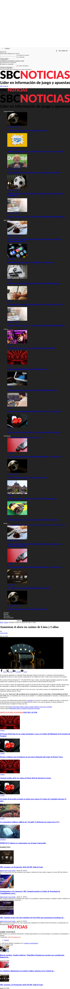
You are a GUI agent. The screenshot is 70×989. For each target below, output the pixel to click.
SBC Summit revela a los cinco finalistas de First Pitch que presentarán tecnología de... (32, 918)
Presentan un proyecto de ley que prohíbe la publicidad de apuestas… (33, 520)
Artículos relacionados (12, 712)
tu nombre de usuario (23, 55)
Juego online (7, 220)
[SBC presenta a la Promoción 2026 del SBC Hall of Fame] (17, 583)
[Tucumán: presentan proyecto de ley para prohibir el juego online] (17, 493)
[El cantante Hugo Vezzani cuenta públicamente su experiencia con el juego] (17, 299)
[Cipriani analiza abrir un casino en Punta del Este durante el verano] (10, 773)
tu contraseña (20, 57)
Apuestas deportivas (9, 111)
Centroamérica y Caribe (14, 235)
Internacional (11, 259)
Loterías (23, 437)
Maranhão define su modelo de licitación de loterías (25, 708)
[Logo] (13, 93)
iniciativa (30, 700)
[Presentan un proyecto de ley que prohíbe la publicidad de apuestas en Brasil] (17, 514)
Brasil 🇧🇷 (6, 614)
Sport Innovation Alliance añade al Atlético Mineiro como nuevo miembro (30, 707)
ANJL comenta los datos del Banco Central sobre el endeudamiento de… (34, 283)
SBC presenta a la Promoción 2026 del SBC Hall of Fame (28, 588)
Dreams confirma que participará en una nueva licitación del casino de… (34, 432)
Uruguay (63, 525)
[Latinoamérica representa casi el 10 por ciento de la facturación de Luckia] (17, 385)
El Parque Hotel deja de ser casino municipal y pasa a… (28, 369)
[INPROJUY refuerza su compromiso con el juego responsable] (10, 838)
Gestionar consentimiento (31, 943)
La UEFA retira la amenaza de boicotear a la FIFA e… (27, 130)
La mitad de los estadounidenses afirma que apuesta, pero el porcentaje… (34, 411)
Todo (8, 437)
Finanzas (18, 437)
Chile (34, 525)
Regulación (37, 437)
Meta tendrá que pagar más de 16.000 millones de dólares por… (31, 262)
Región (5, 523)
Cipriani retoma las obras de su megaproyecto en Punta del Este (31, 348)
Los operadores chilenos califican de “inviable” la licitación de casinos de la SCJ (29, 822)
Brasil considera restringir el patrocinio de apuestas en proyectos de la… (34, 172)
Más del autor (30, 712)
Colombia (39, 525)
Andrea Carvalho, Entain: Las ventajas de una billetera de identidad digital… (36, 217)
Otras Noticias (7, 436)
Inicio (1, 622)
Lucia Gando (4, 633)
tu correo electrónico (23, 66)
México (56, 525)
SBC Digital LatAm (8, 617)
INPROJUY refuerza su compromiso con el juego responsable (23, 843)
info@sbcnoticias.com (14, 937)
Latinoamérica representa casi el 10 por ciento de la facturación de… (32, 390)
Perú (59, 525)
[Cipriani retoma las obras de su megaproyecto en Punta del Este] (17, 343)
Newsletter (6, 612)
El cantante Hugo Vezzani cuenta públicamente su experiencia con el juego (35, 304)
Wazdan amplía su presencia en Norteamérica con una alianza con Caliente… (36, 151)
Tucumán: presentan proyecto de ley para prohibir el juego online (31, 498)
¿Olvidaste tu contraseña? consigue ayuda (12, 61)
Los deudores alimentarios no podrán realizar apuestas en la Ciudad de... (27, 971)
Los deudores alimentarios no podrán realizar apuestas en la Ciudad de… (34, 456)
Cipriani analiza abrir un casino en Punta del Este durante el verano (25, 778)
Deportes (12, 437)
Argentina (10, 453)
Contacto (7, 48)
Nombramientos (29, 437)
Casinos (6, 329)
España (44, 525)
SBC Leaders (7, 616)
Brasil (9, 280)
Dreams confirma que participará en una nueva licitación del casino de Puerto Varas (31, 757)
